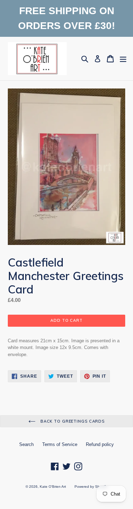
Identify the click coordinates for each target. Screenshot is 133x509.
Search (26, 444)
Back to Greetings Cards (72, 421)
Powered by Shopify (90, 486)
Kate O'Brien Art (53, 486)
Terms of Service (59, 444)
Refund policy (100, 444)
